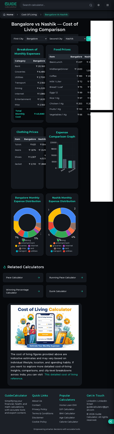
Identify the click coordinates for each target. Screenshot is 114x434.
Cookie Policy (39, 421)
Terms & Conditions (42, 413)
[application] (27, 229)
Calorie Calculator (68, 421)
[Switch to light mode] (98, 5)
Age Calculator (67, 417)
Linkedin (102, 401)
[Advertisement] (102, 65)
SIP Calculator (66, 409)
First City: (19, 38)
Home (10, 14)
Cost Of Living (29, 14)
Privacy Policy (39, 409)
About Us (37, 401)
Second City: (56, 38)
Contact (36, 405)
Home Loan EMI (68, 405)
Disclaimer (37, 417)
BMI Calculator (67, 413)
